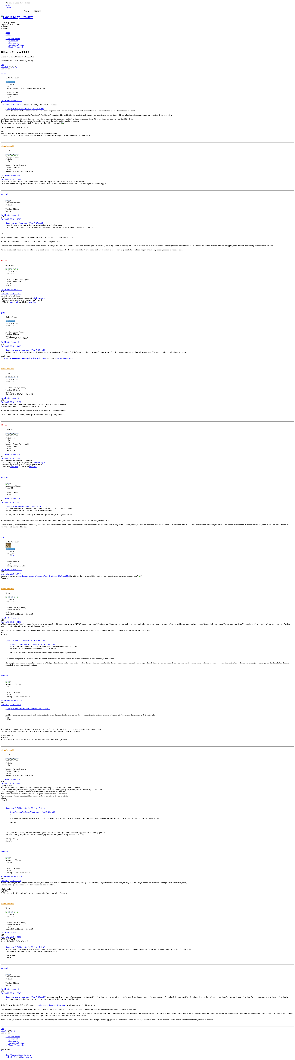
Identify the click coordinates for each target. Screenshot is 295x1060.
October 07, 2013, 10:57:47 (11, 294)
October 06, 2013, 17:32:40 (11, 105)
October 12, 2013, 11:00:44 (11, 574)
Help (7, 1055)
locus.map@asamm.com (63, 358)
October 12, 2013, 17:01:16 (11, 881)
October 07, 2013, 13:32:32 (11, 502)
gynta (3, 313)
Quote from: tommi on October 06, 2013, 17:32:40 (24, 223)
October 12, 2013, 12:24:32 (11, 622)
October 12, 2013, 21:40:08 (11, 937)
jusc (2, 537)
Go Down (4, 67)
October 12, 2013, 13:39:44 (11, 705)
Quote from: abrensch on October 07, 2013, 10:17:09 (25, 350)
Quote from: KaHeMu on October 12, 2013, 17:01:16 (25, 947)
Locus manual (14, 358)
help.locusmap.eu (39, 298)
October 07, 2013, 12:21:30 (11, 402)
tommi (3, 73)
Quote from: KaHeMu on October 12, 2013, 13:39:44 (25, 808)
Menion (4, 260)
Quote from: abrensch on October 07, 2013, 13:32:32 (25, 640)
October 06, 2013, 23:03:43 (11, 179)
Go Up (3, 1031)
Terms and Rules (16, 1055)
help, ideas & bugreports (38, 358)
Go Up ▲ (27, 1055)
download (14, 302)
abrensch (4, 194)
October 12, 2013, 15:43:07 (11, 783)
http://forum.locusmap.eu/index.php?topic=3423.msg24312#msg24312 (44, 576)
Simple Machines (26, 1057)
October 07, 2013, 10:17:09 (11, 219)
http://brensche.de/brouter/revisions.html (50, 1005)
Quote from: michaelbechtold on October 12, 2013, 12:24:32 (28, 709)
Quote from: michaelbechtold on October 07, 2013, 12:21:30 (28, 506)
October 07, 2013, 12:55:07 (11, 458)
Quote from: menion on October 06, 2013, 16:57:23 (25, 109)
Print (2, 65)
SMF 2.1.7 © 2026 (12, 1057)
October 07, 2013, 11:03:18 (11, 346)
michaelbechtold (7, 146)
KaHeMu (4, 675)
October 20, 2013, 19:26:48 (11, 993)
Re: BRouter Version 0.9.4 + (11, 101)
